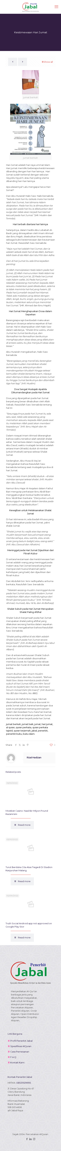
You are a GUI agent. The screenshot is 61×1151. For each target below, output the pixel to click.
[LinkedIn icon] (30, 1139)
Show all (48, 61)
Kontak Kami (17, 1062)
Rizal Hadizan (34, 757)
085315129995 (23, 1082)
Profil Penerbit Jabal (21, 1040)
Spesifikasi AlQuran (20, 1046)
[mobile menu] (56, 7)
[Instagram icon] (34, 1139)
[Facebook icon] (27, 1139)
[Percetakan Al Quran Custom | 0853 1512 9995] (30, 7)
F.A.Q (13, 1057)
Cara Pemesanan (19, 1051)
